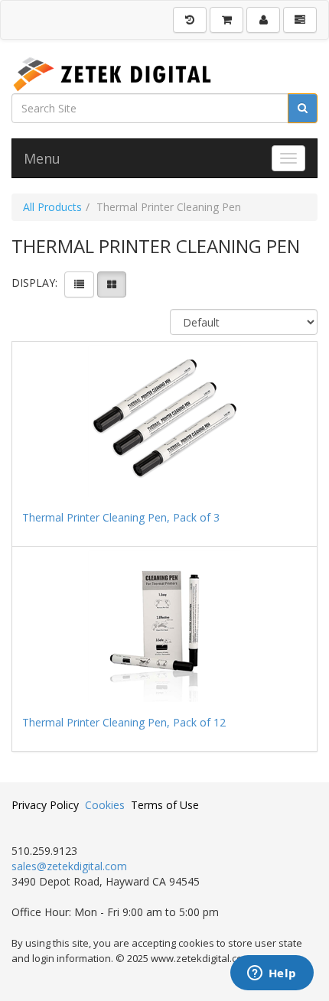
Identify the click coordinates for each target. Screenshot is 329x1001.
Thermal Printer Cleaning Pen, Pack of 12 (124, 722)
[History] (190, 20)
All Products (52, 207)
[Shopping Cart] (226, 20)
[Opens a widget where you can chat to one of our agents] (272, 974)
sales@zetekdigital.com (69, 866)
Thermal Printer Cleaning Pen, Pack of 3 (121, 517)
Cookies (105, 805)
